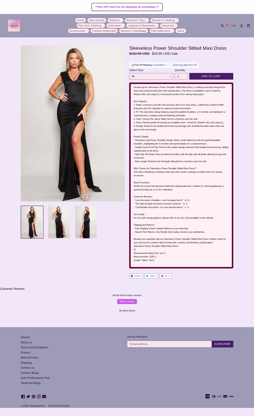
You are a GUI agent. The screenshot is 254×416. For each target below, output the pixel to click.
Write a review (127, 301)
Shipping (26, 362)
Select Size (136, 70)
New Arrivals (97, 20)
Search (25, 337)
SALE (180, 30)
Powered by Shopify (58, 406)
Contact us (27, 367)
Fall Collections (162, 30)
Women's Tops (137, 20)
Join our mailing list (137, 336)
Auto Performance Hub (35, 377)
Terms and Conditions (34, 347)
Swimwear (116, 25)
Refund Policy (29, 357)
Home (80, 20)
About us (26, 342)
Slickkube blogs (31, 383)
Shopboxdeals (37, 406)
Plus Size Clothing (91, 25)
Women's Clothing (165, 20)
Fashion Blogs (30, 372)
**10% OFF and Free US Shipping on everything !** (127, 6)
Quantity (180, 70)
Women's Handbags (134, 30)
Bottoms (116, 20)
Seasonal (169, 25)
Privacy (25, 352)
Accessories (79, 30)
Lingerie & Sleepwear (143, 25)
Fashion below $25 (104, 30)
